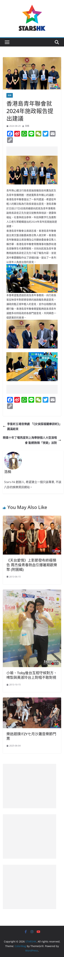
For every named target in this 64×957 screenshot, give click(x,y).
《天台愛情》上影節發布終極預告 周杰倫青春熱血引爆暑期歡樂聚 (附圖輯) (31, 565)
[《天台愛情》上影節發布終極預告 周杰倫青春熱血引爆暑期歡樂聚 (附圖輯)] (32, 518)
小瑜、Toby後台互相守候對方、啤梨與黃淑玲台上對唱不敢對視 (31, 675)
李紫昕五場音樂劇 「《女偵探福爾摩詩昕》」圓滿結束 (33, 426)
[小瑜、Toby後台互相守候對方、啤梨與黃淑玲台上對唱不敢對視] (32, 592)
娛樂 (9, 95)
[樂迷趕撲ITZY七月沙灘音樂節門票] (32, 700)
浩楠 (27, 125)
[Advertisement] (35, 150)
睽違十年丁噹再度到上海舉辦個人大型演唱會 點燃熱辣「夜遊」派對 (30, 440)
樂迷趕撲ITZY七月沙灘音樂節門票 (31, 736)
